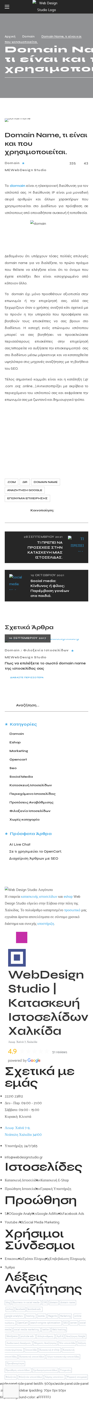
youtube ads (28, 1336)
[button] (86, 7)
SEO (66, 1323)
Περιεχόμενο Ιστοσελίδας (32, 794)
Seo (12, 768)
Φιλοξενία (11, 1377)
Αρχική (10, 36)
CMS (45, 1303)
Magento (52, 1316)
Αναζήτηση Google (24, 490)
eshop (68, 897)
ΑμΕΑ (60, 1336)
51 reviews (59, 1052)
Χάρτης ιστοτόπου (54, 1377)
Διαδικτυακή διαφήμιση (19, 1343)
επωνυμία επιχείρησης (27, 498)
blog (8, 1303)
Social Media (21, 777)
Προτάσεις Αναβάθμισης (31, 802)
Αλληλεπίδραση (45, 1336)
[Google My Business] (33, 937)
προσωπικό (72, 910)
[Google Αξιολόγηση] (44, 937)
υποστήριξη (45, 924)
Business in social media (26, 1303)
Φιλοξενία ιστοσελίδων (30, 1377)
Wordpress (12, 1336)
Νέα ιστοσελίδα (67, 1343)
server (73, 1323)
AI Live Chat (19, 844)
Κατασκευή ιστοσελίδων (31, 1357)
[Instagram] (21, 937)
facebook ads (35, 1309)
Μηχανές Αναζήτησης (45, 1343)
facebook (20, 1309)
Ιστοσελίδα (31, 1350)
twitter (45, 1330)
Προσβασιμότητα (15, 1364)
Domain (28, 36)
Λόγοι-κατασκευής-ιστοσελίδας (63, 1357)
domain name (46, 482)
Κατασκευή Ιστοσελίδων (30, 785)
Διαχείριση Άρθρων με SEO (33, 858)
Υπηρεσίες (65, 1370)
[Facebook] (10, 937)
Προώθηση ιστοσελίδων (18, 1370)
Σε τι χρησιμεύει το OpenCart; (35, 851)
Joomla (41, 1316)
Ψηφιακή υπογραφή (77, 1377)
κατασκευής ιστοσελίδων (39, 897)
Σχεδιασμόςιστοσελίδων (45, 1370)
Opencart (18, 759)
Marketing (18, 751)
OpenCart (23, 1323)
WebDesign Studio (28, 170)
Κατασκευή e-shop (50, 1350)
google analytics (14, 1316)
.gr (24, 482)
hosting (30, 1316)
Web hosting (59, 1330)
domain (54, 1303)
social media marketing (27, 1330)
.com (11, 482)
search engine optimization (45, 1323)
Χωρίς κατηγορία (24, 819)
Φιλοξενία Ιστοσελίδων (46, 650)
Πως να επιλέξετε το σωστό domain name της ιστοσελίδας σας (45, 665)
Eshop (15, 742)
